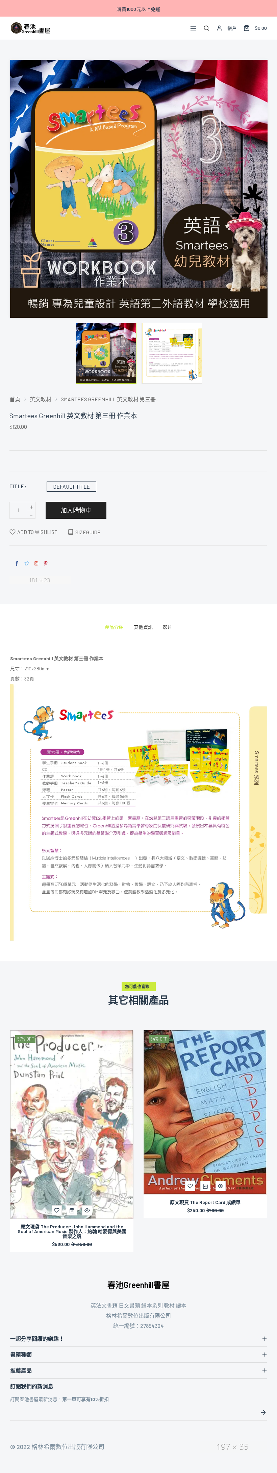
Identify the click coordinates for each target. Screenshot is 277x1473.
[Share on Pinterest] (45, 563)
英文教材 (40, 399)
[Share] (36, 563)
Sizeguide (88, 532)
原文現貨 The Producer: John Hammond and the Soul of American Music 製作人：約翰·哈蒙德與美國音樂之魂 (72, 1231)
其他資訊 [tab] (143, 627)
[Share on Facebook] (17, 563)
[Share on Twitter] (26, 563)
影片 (167, 627)
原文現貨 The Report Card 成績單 (205, 1202)
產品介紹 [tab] (114, 627)
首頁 (14, 399)
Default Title (71, 486)
